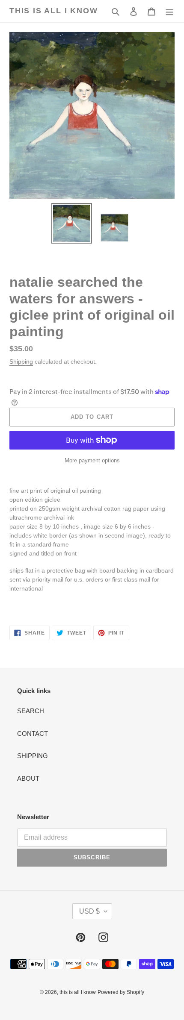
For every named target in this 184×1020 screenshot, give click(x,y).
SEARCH (30, 710)
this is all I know (53, 10)
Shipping (21, 361)
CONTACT (32, 733)
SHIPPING (32, 755)
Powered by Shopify (121, 992)
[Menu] (169, 11)
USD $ (89, 911)
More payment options (92, 460)
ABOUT (28, 778)
